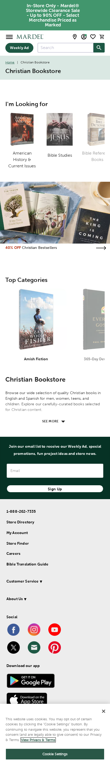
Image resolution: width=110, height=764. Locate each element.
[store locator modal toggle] (74, 36)
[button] (53, 582)
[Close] (103, 711)
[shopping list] (93, 36)
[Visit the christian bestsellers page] (100, 248)
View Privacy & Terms (38, 740)
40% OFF (13, 247)
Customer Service (22, 581)
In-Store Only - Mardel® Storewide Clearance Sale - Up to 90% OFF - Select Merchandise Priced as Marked (53, 15)
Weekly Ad (19, 48)
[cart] (102, 36)
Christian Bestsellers (39, 247)
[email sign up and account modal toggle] (84, 36)
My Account (17, 533)
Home (10, 62)
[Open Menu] (9, 36)
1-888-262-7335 (21, 511)
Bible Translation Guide (27, 564)
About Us (14, 599)
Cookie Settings (55, 754)
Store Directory (20, 522)
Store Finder (17, 543)
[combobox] (65, 47)
